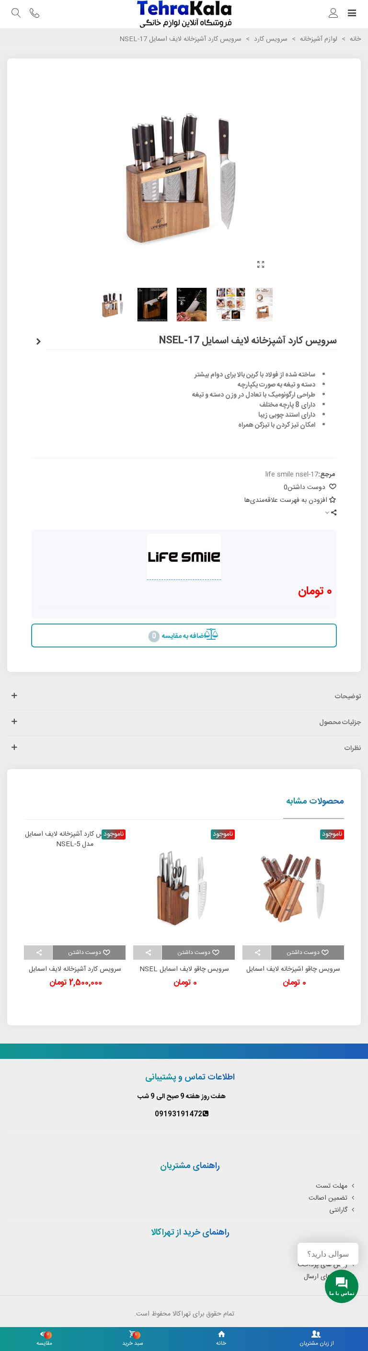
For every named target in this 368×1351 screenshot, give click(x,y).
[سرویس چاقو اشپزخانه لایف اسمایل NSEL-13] (38, 342)
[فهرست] (352, 14)
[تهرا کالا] (184, 14)
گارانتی (338, 1210)
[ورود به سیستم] (333, 14)
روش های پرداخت (322, 1265)
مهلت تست (331, 1186)
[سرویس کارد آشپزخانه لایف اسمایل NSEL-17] (260, 266)
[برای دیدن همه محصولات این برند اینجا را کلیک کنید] (184, 557)
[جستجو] (16, 14)
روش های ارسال (325, 1277)
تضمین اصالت (328, 1198)
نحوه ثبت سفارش (323, 1253)
